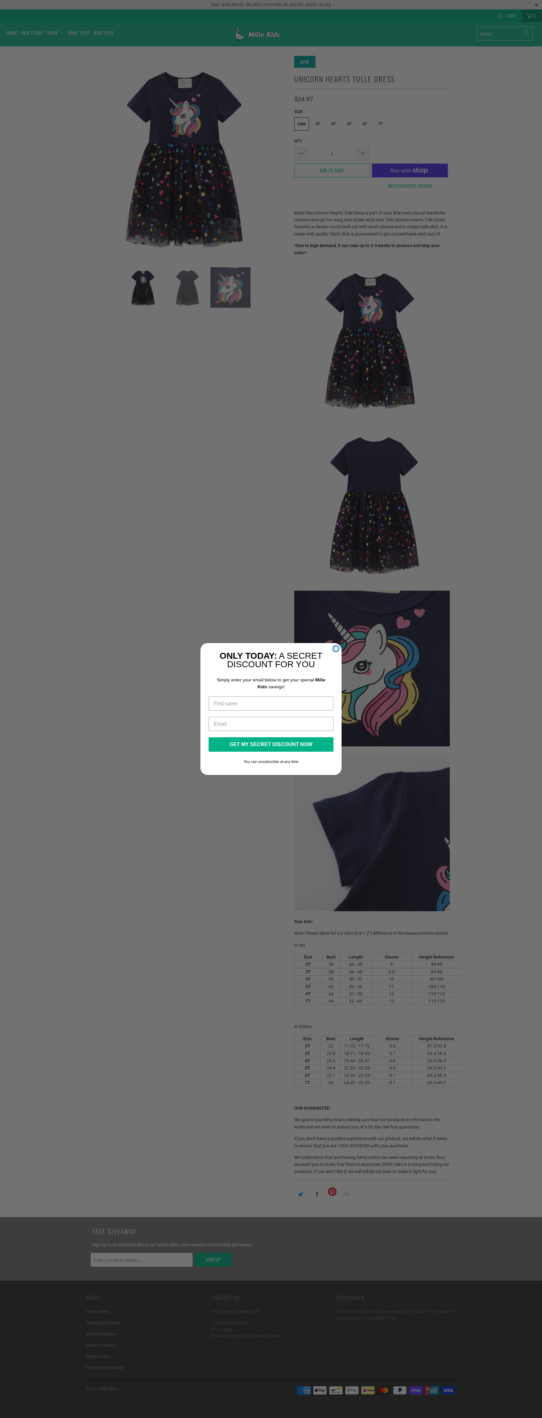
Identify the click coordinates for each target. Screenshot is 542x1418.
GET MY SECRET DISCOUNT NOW (271, 744)
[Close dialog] (336, 649)
